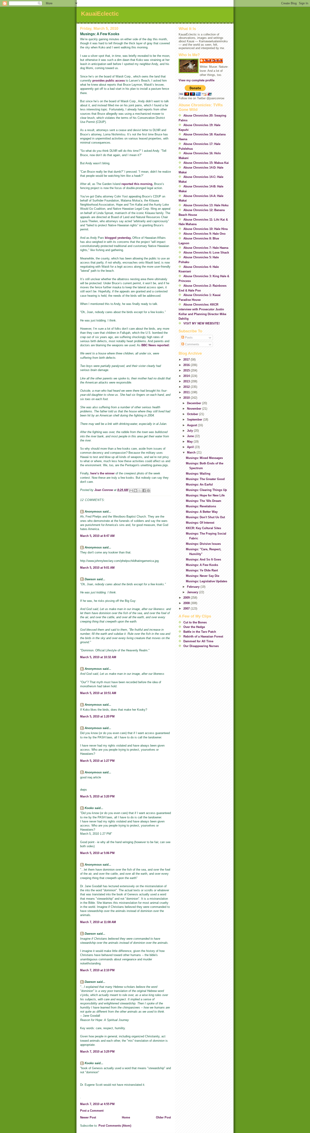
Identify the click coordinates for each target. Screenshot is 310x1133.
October (193, 414)
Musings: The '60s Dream (203, 501)
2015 (187, 370)
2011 (187, 392)
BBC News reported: (155, 345)
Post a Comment (91, 1110)
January (193, 592)
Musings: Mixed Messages (204, 458)
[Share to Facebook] (144, 490)
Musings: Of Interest (200, 522)
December (194, 403)
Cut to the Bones (195, 622)
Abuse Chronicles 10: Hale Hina (205, 229)
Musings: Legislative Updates (206, 581)
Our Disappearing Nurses (201, 646)
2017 (187, 359)
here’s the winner (103, 473)
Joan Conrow (213, 60)
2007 (187, 608)
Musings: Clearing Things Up (206, 490)
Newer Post (88, 1117)
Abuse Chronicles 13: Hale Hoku (206, 205)
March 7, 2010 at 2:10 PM (97, 970)
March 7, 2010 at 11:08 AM (98, 922)
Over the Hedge (194, 627)
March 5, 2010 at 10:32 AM (98, 657)
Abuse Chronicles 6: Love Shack (206, 252)
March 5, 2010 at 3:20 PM (97, 796)
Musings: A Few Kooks (202, 565)
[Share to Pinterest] (148, 490)
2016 (187, 365)
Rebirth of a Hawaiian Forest (203, 636)
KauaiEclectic (100, 13)
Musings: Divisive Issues (203, 543)
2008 (187, 603)
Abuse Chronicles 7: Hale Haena (205, 247)
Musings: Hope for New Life (205, 495)
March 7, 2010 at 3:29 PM (97, 1051)
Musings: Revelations (201, 506)
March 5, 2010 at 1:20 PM (97, 716)
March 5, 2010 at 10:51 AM (98, 693)
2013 (187, 381)
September (195, 419)
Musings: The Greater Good (205, 479)
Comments (191, 344)
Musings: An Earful (199, 484)
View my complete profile (196, 80)
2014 (187, 376)
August (192, 425)
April (191, 447)
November (194, 408)
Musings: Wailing (198, 473)
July (190, 430)
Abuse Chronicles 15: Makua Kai (206, 162)
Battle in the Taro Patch (199, 631)
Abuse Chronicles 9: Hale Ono (204, 233)
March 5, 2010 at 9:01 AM (97, 567)
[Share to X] (140, 490)
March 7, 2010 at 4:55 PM (97, 1104)
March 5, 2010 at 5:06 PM (97, 853)
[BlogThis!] (135, 490)
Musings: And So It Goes (203, 559)
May (190, 441)
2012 (187, 386)
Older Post (163, 1117)
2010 (187, 397)
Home (126, 1117)
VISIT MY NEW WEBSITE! (201, 323)
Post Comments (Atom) (114, 1125)
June (191, 436)
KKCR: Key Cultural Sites (203, 528)
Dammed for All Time (198, 641)
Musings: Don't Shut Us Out (205, 517)
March (192, 452)
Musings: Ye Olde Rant (202, 570)
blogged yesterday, (118, 237)
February (193, 586)
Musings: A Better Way (202, 511)
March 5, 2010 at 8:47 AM (97, 536)
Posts (188, 337)
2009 (187, 597)
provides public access (109, 80)
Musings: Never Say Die (202, 576)
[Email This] (131, 490)
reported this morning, (137, 184)
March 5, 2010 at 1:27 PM (97, 760)
